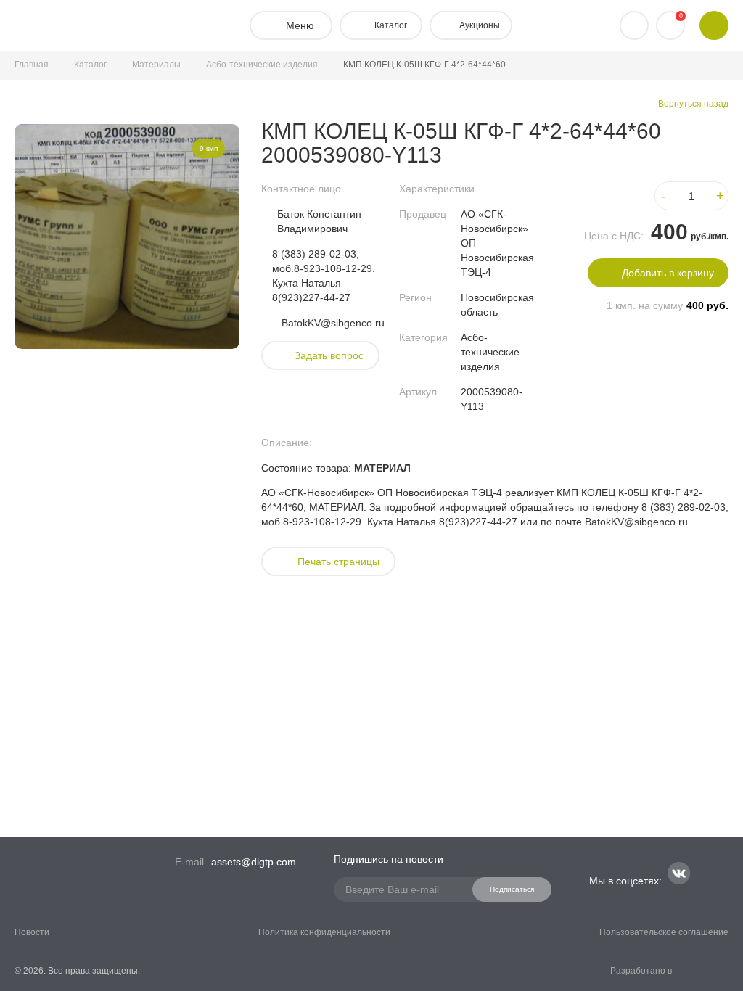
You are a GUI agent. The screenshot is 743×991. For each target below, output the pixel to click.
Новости (32, 932)
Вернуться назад (693, 104)
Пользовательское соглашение (663, 932)
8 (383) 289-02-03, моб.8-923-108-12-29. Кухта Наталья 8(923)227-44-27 (323, 275)
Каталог (90, 64)
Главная (32, 64)
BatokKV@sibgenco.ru (333, 323)
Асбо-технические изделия (262, 64)
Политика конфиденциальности (324, 932)
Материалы (156, 64)
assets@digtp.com (253, 862)
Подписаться (512, 889)
